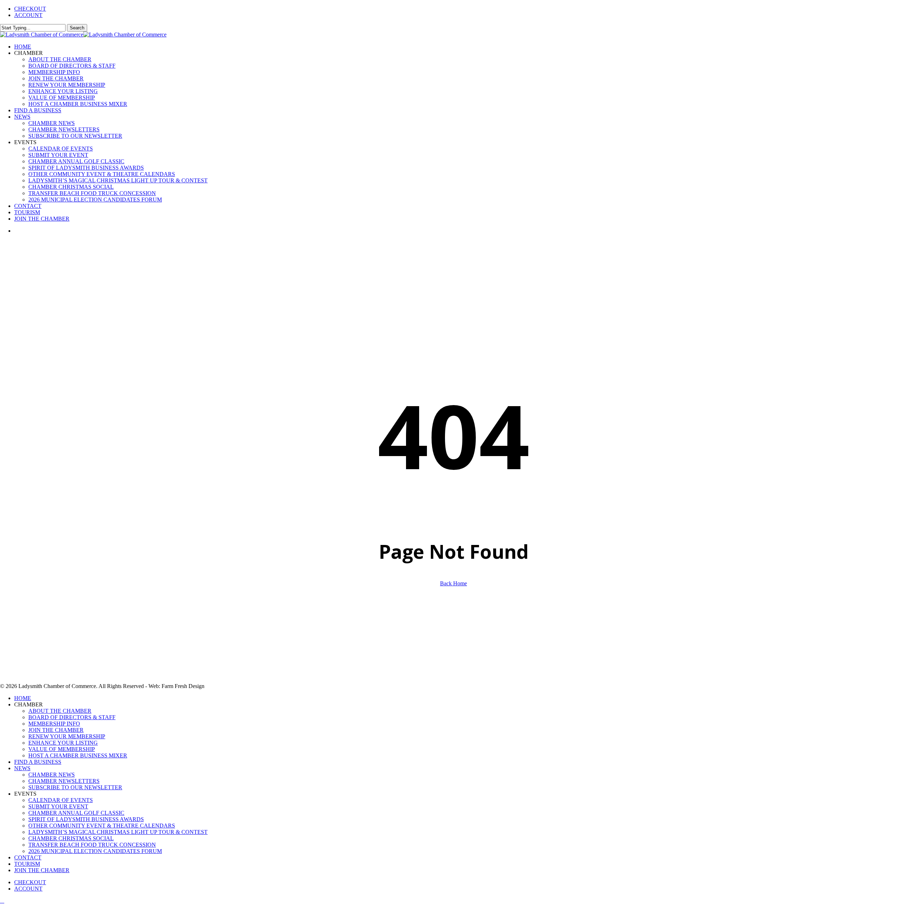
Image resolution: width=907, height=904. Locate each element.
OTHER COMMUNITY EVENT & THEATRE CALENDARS (101, 826)
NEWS (22, 768)
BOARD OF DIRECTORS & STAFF (72, 717)
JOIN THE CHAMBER (56, 730)
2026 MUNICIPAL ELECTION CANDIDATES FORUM (95, 851)
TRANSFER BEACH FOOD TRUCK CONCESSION (92, 845)
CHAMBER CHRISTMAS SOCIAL (71, 838)
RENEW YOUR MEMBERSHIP (66, 736)
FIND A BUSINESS (37, 762)
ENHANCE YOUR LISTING (63, 743)
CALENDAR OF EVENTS (60, 800)
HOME (22, 698)
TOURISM (27, 864)
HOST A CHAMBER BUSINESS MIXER (77, 755)
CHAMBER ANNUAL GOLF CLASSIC (76, 813)
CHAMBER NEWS (51, 775)
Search (77, 27)
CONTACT (27, 857)
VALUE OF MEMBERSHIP (61, 749)
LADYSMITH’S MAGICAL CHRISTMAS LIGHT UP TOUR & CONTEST (118, 832)
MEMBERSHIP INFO (54, 724)
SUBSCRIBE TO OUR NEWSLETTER (75, 787)
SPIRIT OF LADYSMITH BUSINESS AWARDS (86, 819)
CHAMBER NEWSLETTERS (64, 781)
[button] (2, 901)
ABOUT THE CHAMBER (59, 711)
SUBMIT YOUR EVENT (58, 806)
